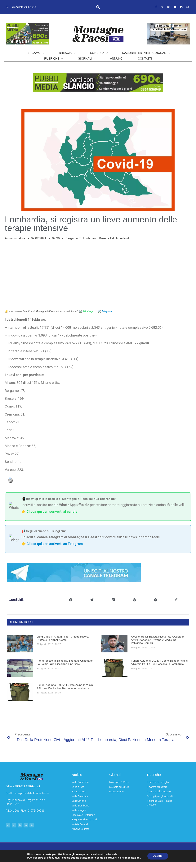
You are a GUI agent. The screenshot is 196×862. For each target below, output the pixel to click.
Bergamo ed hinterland (81, 238)
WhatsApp (88, 311)
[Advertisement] (98, 277)
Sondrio (97, 52)
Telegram (107, 311)
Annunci (116, 58)
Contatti (145, 58)
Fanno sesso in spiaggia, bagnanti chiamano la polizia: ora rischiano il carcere (65, 662)
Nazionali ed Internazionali (144, 52)
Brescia (65, 52)
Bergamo (33, 52)
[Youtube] (175, 7)
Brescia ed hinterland (114, 238)
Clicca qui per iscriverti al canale (51, 511)
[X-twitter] (162, 7)
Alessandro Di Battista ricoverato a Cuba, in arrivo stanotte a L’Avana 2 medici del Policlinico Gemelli (158, 640)
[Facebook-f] (156, 7)
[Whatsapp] (187, 7)
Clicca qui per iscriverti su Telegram (54, 544)
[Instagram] (168, 7)
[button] (98, 7)
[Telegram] (181, 7)
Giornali (85, 58)
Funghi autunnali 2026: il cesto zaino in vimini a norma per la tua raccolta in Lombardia (159, 662)
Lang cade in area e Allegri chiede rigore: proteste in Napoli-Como (63, 638)
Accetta (158, 856)
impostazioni (132, 858)
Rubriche (51, 58)
